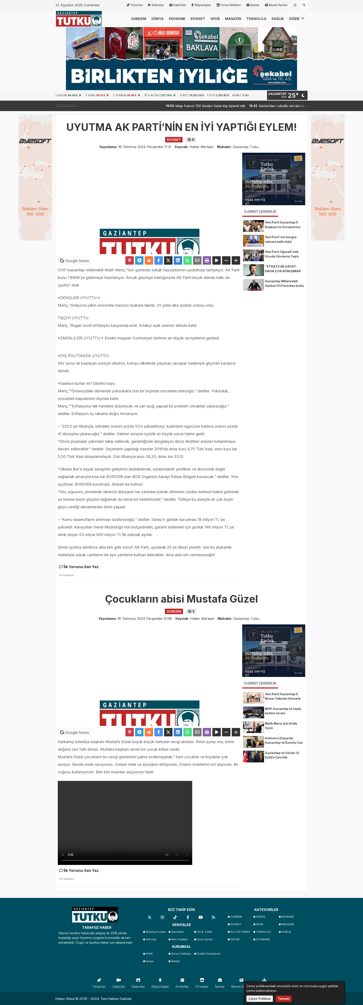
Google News (76, 261)
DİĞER (294, 19)
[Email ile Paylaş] (197, 260)
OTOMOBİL (263, 939)
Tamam (283, 998)
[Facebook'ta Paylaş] (158, 260)
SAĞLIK (277, 19)
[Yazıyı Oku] (216, 260)
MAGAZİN (233, 19)
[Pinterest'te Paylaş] (129, 260)
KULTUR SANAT (240, 931)
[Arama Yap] (304, 5)
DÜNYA (157, 19)
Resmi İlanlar (278, 5)
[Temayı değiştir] (295, 4)
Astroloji (151, 939)
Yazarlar (136, 5)
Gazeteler (177, 931)
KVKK (149, 953)
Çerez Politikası (181, 953)
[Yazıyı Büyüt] (236, 260)
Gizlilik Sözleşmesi (208, 953)
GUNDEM (138, 19)
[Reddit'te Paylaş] (149, 260)
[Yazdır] (207, 260)
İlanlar (255, 5)
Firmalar (202, 986)
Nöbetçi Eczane (156, 931)
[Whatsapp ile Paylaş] (187, 260)
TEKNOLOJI (256, 19)
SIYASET (197, 19)
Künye (150, 961)
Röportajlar (203, 5)
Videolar (157, 5)
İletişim (175, 961)
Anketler (182, 986)
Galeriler (179, 5)
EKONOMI (177, 19)
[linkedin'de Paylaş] (178, 260)
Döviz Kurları (205, 939)
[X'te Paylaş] (168, 260)
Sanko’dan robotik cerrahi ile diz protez (265, 106)
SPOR (215, 19)
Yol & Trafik (204, 931)
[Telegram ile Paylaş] (139, 260)
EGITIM (234, 939)
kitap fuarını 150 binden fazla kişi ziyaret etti (185, 106)
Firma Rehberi (231, 5)
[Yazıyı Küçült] (226, 260)
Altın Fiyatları (179, 939)
